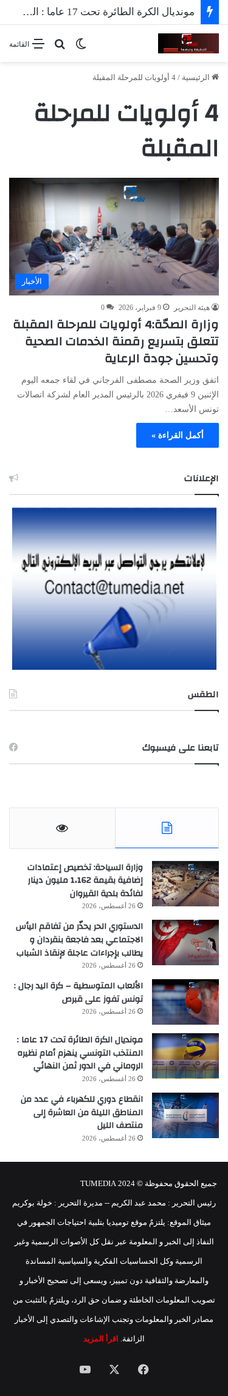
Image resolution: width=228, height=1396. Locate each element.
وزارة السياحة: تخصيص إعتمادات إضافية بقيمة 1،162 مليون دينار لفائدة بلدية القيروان (85, 881)
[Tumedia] (188, 43)
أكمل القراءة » (177, 435)
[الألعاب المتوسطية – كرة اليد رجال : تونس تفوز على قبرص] (185, 1002)
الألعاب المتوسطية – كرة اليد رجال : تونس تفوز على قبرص (78, 992)
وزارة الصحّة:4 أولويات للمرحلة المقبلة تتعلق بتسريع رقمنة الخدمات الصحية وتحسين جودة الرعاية (116, 341)
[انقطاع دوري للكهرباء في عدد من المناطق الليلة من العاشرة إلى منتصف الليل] (185, 1115)
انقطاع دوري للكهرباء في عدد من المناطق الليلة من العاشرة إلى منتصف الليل (82, 1112)
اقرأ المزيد (101, 1338)
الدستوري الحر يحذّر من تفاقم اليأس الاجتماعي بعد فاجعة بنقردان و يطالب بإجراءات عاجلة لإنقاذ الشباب (79, 939)
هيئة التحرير (192, 307)
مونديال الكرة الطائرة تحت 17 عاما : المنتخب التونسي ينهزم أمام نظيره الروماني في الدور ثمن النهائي (80, 1053)
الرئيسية (197, 77)
